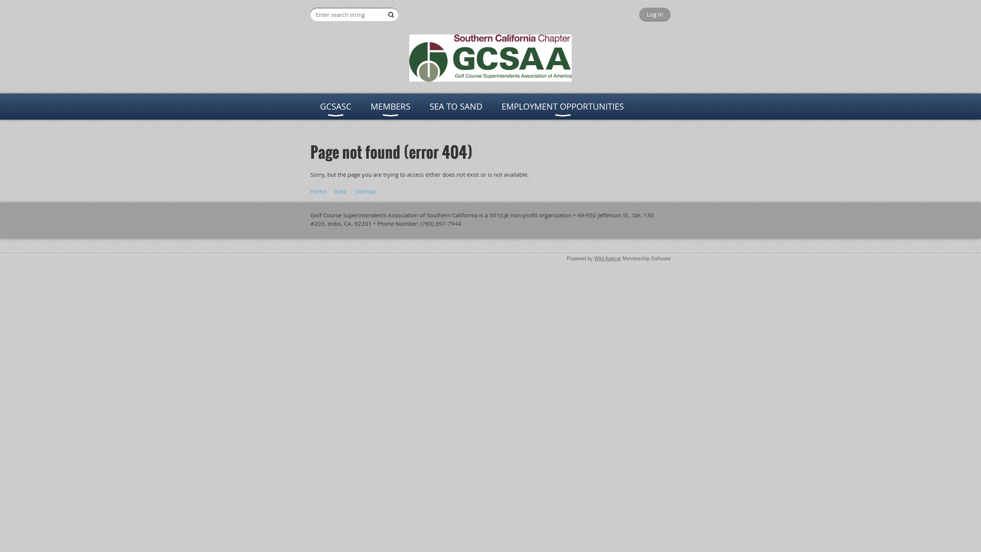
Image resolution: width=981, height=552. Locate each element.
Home (318, 191)
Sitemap (365, 191)
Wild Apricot (607, 258)
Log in (655, 14)
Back (340, 191)
